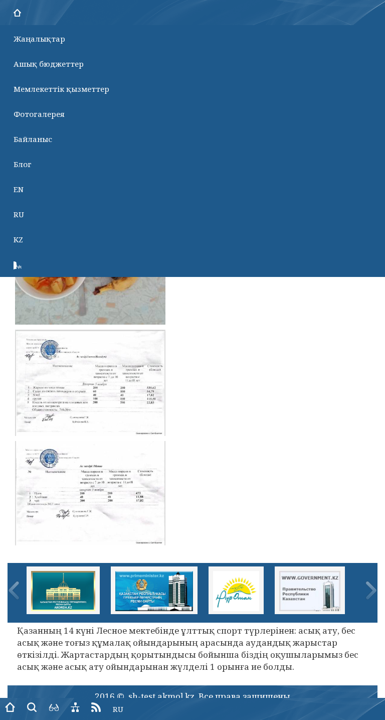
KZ (18, 239)
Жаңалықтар (39, 39)
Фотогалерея (39, 114)
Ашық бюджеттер (49, 64)
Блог (23, 164)
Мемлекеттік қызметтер (61, 89)
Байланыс (33, 139)
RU (19, 214)
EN (19, 189)
